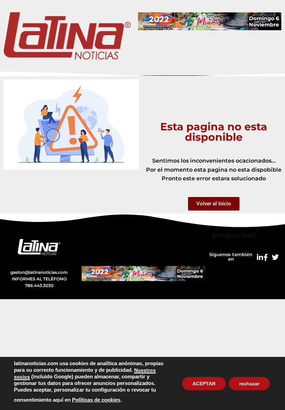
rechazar (249, 383)
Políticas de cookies (96, 400)
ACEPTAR (204, 383)
